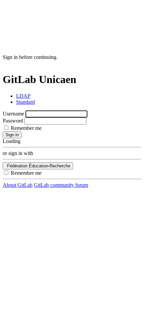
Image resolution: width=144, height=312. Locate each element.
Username (13, 113)
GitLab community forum (61, 185)
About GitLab (17, 185)
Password (13, 121)
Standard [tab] (25, 102)
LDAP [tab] (23, 96)
